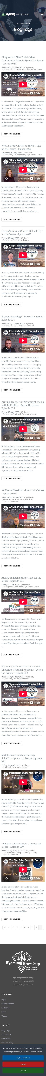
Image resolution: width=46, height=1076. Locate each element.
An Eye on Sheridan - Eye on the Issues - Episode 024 (22, 492)
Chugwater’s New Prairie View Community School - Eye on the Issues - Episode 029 (22, 60)
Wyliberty (29, 67)
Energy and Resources (13, 587)
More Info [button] (23, 1070)
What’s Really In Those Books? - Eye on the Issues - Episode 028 (21, 147)
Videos (4, 1016)
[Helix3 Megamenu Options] (42, 13)
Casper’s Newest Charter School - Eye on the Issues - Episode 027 (22, 232)
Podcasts (5, 1008)
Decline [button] (23, 1064)
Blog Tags (5, 1030)
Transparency (19, 69)
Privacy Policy (7, 1042)
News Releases (7, 1004)
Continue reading (12, 134)
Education (7, 69)
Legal (15, 325)
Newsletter (6, 1038)
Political (17, 414)
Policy (3, 1012)
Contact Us (6, 1034)
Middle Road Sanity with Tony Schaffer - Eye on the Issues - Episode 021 (21, 758)
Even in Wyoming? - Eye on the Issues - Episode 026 (22, 318)
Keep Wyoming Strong (27, 853)
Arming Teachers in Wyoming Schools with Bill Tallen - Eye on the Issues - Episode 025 (22, 405)
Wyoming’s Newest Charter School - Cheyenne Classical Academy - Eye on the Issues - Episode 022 (22, 670)
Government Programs (13, 499)
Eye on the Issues (34, 69)
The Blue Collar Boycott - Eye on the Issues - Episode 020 (21, 845)
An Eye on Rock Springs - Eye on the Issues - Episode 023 (21, 579)
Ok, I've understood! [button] (23, 1058)
